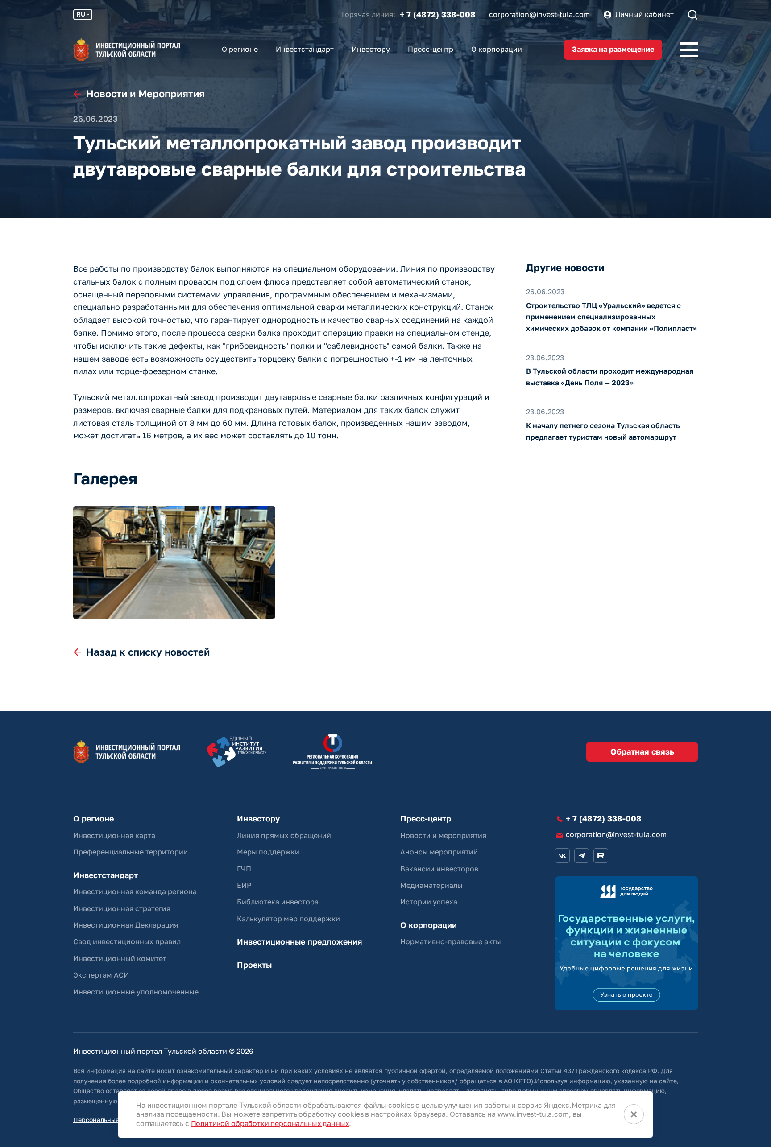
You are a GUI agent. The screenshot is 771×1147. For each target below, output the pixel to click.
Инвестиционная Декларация (125, 924)
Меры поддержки (268, 851)
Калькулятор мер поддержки (288, 918)
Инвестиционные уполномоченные (136, 991)
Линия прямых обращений (284, 835)
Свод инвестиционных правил (127, 941)
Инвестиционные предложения (299, 941)
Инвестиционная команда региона (135, 891)
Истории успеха (428, 901)
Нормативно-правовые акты (450, 941)
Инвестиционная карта (114, 835)
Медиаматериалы (431, 885)
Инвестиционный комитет (119, 958)
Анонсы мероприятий (439, 851)
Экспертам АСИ (101, 974)
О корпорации (496, 49)
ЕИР (244, 885)
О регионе (240, 49)
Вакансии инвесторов (439, 868)
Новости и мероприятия (443, 835)
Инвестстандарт (305, 49)
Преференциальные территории (130, 851)
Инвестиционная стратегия (121, 908)
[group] (174, 562)
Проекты (254, 965)
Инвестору (371, 49)
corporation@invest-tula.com (539, 14)
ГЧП (244, 868)
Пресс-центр (430, 49)
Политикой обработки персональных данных (270, 1123)
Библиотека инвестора (278, 901)
